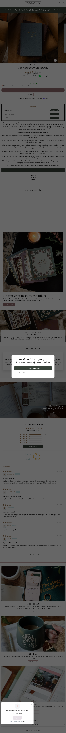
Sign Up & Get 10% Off (33, 368)
